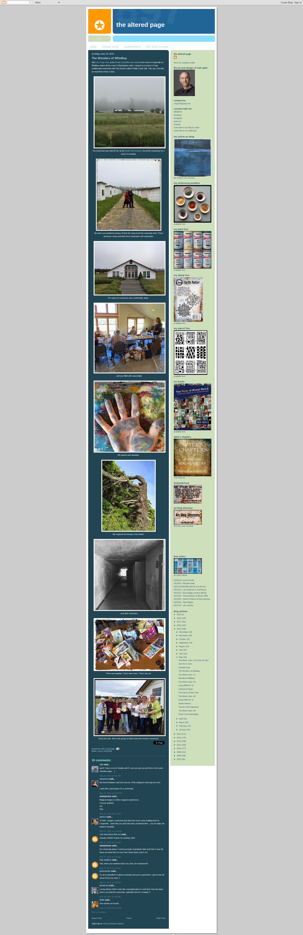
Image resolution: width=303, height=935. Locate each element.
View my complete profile (184, 63)
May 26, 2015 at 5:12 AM (110, 842)
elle (101, 764)
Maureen (104, 779)
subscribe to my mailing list (185, 131)
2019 (179, 614)
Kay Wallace (105, 860)
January (183, 730)
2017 (179, 622)
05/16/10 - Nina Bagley (183, 602)
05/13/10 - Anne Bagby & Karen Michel (190, 593)
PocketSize (105, 871)
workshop (107, 751)
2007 (179, 759)
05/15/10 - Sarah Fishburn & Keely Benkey (192, 599)
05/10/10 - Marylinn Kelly (184, 583)
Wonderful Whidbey (187, 678)
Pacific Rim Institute (133, 151)
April (181, 719)
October (183, 639)
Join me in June (185, 664)
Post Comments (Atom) (113, 924)
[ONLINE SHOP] (110, 47)
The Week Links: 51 (187, 675)
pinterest (177, 121)
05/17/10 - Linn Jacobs (183, 605)
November (183, 635)
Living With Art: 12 (186, 700)
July (181, 650)
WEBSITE (178, 112)
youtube (177, 124)
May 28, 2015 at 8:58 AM (110, 897)
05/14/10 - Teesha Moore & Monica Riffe (191, 596)
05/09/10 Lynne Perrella (184, 580)
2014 (179, 734)
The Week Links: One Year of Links (194, 660)
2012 (179, 741)
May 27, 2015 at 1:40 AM (110, 857)
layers (103, 817)
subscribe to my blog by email (186, 127)
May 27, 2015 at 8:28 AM (110, 868)
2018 (179, 618)
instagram (178, 118)
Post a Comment (99, 912)
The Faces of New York (189, 693)
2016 (179, 625)
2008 (179, 756)
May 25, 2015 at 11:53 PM (111, 831)
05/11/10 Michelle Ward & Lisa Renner (190, 586)
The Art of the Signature (188, 707)
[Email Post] (117, 749)
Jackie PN (104, 885)
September (184, 643)
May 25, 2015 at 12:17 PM (111, 793)
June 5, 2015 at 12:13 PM (110, 908)
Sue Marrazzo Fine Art (110, 834)
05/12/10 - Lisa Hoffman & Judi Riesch (190, 590)
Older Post (160, 918)
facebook (178, 115)
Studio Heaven (185, 703)
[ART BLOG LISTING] (157, 47)
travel (100, 751)
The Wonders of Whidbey (109, 58)
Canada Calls (184, 667)
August (182, 646)
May (181, 657)
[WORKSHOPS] (132, 47)
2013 (179, 738)
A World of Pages (186, 689)
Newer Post (97, 918)
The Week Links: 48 (187, 711)
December (183, 632)
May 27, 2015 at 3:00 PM (110, 882)
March (182, 722)
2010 (179, 748)
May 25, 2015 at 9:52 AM (110, 776)
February (183, 726)
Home (129, 918)
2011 (179, 745)
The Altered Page (140, 24)
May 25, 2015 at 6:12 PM (110, 814)
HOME (93, 47)
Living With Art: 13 (186, 685)
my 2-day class (102, 62)
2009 (179, 752)
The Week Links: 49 (187, 696)
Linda (102, 900)
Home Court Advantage (188, 714)
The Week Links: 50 (187, 682)
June (181, 654)
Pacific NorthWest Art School (127, 62)
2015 (179, 629)
